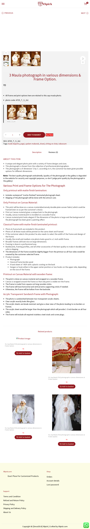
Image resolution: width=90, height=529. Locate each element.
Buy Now (49, 135)
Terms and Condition (12, 496)
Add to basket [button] (24, 353)
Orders (49, 476)
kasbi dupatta (14, 143)
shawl (42, 143)
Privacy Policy (9, 504)
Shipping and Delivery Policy (14, 508)
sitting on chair (51, 143)
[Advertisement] (45, 33)
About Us (7, 512)
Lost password (53, 484)
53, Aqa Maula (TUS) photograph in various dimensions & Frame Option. (23, 345)
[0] (85, 4)
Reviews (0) (53, 152)
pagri (22, 143)
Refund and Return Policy (13, 500)
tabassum (62, 143)
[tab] (36, 152)
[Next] (83, 58)
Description (36, 152)
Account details (53, 480)
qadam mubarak (32, 143)
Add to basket (34, 135)
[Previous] (15, 58)
